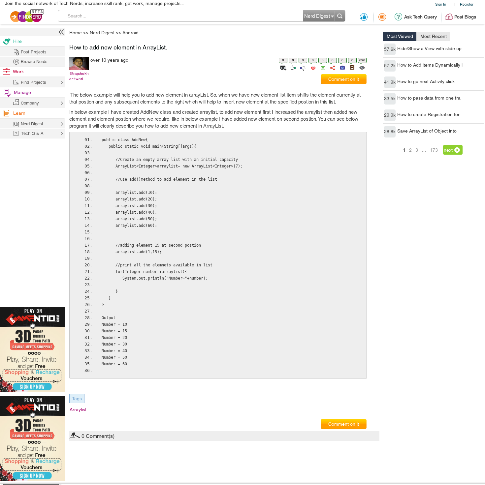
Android (294, 191)
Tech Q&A (279, 298)
